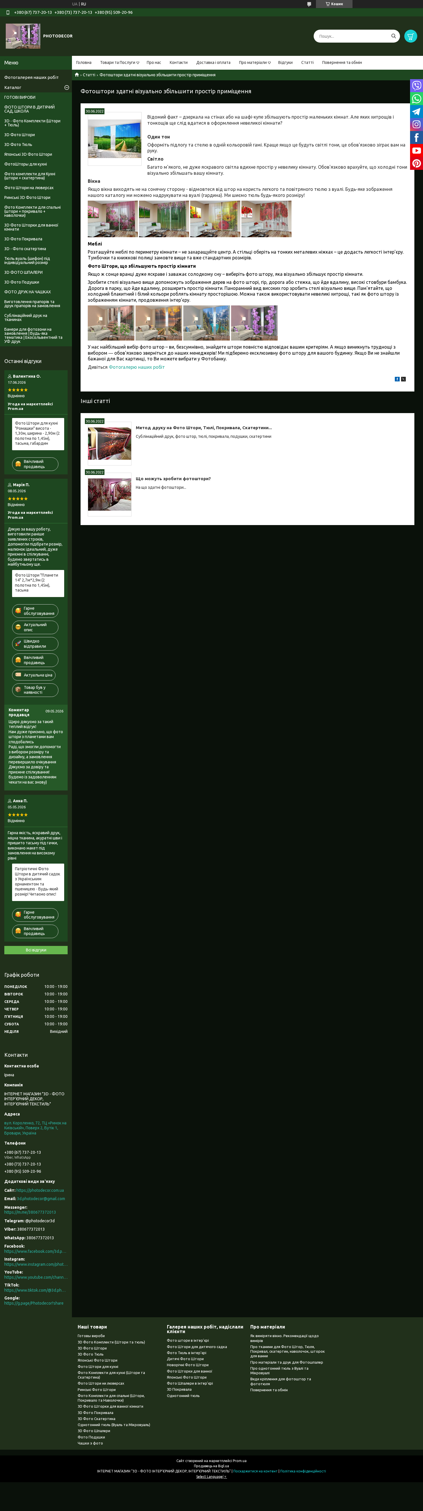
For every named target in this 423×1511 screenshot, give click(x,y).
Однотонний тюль (183, 1396)
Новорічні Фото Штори (188, 1365)
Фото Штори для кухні (98, 1366)
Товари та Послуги (117, 62)
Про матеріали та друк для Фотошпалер (286, 1362)
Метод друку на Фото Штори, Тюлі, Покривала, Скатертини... (204, 427)
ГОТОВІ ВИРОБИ (19, 97)
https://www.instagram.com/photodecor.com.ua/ (36, 1264)
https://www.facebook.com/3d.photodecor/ (36, 1251)
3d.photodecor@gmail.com (41, 1198)
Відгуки (285, 62)
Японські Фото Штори (97, 1360)
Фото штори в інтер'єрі (188, 1340)
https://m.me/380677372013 (30, 1212)
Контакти (179, 62)
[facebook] (397, 380)
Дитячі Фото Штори (185, 1359)
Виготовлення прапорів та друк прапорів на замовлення (32, 303)
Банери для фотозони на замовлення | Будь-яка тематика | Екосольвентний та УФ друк (33, 335)
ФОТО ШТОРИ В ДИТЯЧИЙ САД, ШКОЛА (29, 109)
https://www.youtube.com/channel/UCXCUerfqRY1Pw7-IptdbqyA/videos (36, 1277)
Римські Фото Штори (97, 1390)
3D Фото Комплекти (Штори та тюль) (111, 1342)
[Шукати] (393, 36)
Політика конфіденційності (303, 1471)
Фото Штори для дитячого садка (197, 1347)
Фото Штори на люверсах (29, 187)
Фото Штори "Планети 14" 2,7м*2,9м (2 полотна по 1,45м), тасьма (36, 583)
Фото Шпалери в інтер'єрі (190, 1383)
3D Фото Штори (19, 134)
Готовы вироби (91, 1336)
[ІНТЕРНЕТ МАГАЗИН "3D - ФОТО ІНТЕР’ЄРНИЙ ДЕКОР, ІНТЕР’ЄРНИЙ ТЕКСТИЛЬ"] (23, 36)
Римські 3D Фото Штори (27, 197)
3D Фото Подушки (21, 282)
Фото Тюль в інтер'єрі (186, 1353)
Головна (84, 62)
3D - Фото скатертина (25, 248)
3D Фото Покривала (23, 239)
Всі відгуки (36, 950)
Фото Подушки (91, 1437)
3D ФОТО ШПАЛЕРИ (23, 272)
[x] (403, 380)
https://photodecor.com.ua (40, 1190)
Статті (307, 62)
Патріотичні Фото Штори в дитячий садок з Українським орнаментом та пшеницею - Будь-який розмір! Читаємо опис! (37, 881)
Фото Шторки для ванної (189, 1371)
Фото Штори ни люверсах (101, 1383)
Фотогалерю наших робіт (137, 367)
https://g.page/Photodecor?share (34, 1303)
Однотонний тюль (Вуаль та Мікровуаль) (114, 1425)
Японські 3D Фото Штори (28, 154)
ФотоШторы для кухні (25, 164)
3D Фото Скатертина (96, 1419)
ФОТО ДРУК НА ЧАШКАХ (27, 292)
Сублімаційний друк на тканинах (25, 317)
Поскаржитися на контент (255, 1471)
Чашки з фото (90, 1443)
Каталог (12, 87)
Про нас (154, 62)
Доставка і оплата (213, 62)
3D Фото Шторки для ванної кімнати (31, 227)
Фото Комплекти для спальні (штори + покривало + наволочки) (32, 211)
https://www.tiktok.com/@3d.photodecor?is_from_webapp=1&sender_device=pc (36, 1290)
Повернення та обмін (342, 62)
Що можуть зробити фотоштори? (173, 478)
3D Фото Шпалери (94, 1431)
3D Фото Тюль (18, 144)
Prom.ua (240, 1461)
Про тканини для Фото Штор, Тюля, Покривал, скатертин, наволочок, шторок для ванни (287, 1351)
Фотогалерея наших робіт (31, 77)
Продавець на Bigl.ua (211, 1466)
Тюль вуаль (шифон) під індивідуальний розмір (27, 260)
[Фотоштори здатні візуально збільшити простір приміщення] (115, 139)
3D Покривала (179, 1389)
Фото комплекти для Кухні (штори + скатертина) (29, 176)
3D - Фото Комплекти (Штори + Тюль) (32, 123)
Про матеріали (253, 62)
